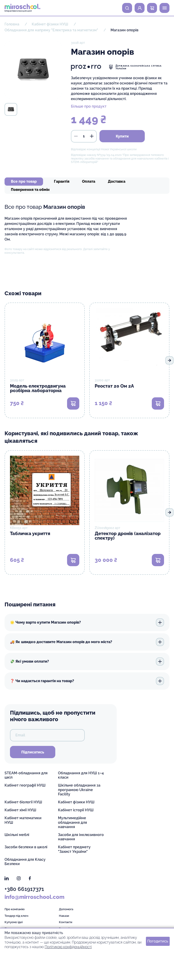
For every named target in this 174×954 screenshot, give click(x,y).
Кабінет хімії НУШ (20, 810)
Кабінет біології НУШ (23, 802)
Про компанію (15, 909)
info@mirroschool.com (34, 897)
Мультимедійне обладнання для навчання (72, 822)
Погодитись (157, 941)
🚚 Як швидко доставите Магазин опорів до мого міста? (61, 642)
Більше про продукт (88, 106)
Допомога (66, 909)
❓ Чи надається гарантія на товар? (42, 681)
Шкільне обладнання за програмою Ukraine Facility (79, 789)
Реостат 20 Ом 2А (114, 386)
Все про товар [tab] (24, 181)
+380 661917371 (24, 889)
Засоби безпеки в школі (26, 847)
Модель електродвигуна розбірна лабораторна (38, 388)
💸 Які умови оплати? (29, 661)
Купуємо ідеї (14, 922)
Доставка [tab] (116, 181)
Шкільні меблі (17, 835)
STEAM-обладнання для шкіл (26, 775)
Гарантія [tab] (61, 181)
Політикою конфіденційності (68, 947)
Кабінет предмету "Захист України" (74, 849)
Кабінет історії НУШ (76, 810)
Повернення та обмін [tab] (30, 189)
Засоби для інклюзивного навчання (81, 837)
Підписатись (32, 752)
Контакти (65, 922)
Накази (64, 915)
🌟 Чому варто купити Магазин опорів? (45, 622)
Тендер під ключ (16, 915)
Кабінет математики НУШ (23, 820)
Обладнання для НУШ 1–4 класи (81, 775)
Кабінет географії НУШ (25, 785)
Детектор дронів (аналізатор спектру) (128, 536)
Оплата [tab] (88, 181)
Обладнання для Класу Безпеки (25, 861)
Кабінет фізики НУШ (76, 802)
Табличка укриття (30, 533)
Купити (122, 136)
